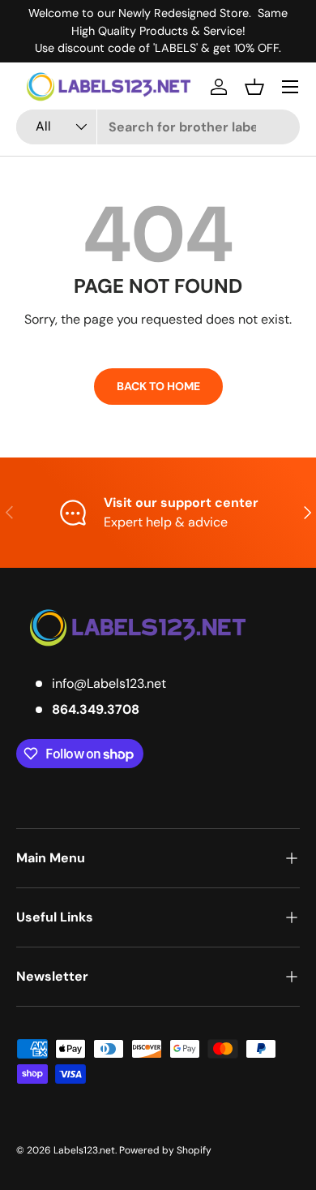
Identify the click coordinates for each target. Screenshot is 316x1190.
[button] (254, 87)
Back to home (158, 386)
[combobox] (158, 127)
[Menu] (290, 87)
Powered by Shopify (165, 1150)
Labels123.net (84, 1150)
